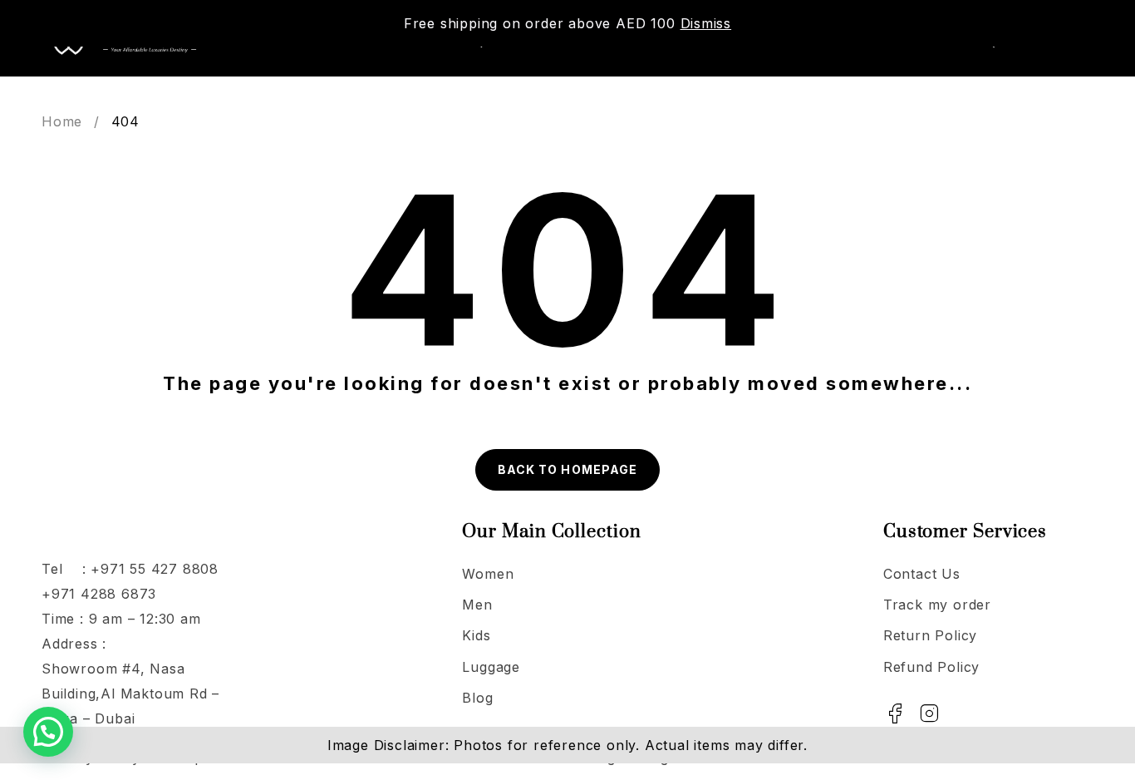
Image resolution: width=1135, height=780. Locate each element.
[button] (48, 732)
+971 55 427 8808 (155, 568)
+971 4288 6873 (99, 593)
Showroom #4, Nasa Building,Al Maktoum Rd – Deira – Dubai (130, 693)
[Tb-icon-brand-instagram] (929, 713)
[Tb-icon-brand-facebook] (895, 713)
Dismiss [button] (706, 23)
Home (62, 121)
